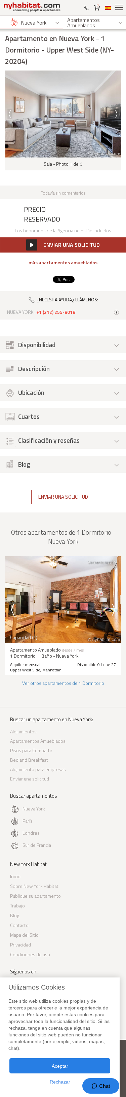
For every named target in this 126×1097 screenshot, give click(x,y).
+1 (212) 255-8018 (55, 312)
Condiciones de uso (30, 954)
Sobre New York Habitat (34, 886)
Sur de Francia (37, 845)
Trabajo (17, 905)
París (28, 820)
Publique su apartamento (35, 895)
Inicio (15, 876)
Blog (14, 915)
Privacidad (20, 944)
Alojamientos (23, 731)
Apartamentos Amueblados (38, 740)
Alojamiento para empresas (38, 769)
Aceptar (60, 1066)
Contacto (19, 925)
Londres (31, 832)
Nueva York (34, 808)
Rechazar (60, 1082)
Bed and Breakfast (29, 759)
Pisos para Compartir (31, 750)
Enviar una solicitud (63, 497)
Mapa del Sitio (24, 934)
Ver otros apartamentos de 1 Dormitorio (63, 683)
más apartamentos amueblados (63, 262)
